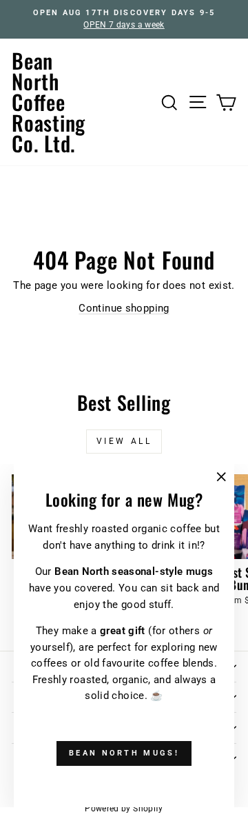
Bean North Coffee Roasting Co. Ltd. (48, 102)
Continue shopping (124, 308)
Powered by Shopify (124, 808)
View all (124, 441)
